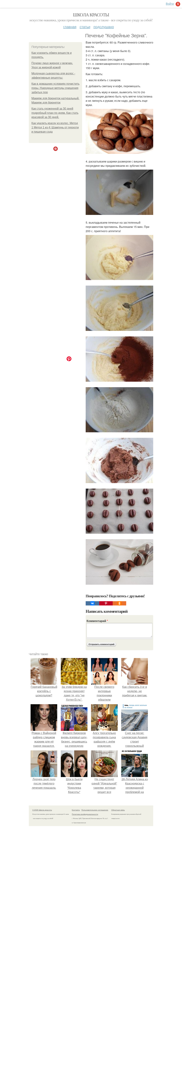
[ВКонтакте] (92, 603)
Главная (69, 26)
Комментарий (97, 621)
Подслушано (103, 26)
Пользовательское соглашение (94, 810)
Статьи (85, 26)
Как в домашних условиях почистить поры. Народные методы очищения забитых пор (55, 88)
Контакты (76, 810)
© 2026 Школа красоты (42, 810)
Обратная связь (118, 810)
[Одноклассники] (119, 603)
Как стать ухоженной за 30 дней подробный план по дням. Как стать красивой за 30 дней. (54, 113)
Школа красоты (91, 15)
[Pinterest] (106, 603)
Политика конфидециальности (85, 814)
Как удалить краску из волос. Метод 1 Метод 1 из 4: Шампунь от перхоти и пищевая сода (55, 127)
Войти (170, 4)
